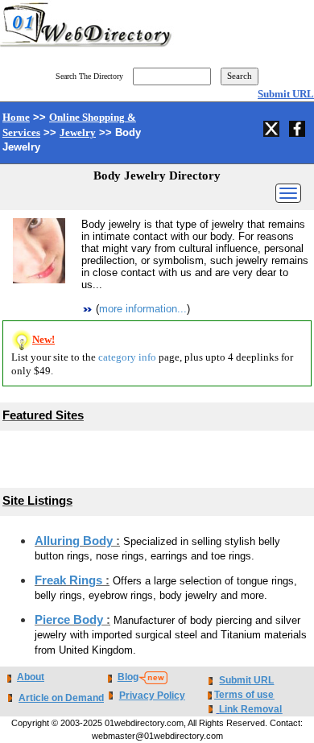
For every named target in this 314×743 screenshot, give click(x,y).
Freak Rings (70, 580)
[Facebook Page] (298, 126)
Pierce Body (70, 619)
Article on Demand (61, 698)
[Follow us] (273, 126)
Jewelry (78, 132)
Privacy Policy (152, 695)
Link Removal (250, 709)
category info (127, 357)
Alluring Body (75, 541)
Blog (128, 677)
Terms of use (244, 694)
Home (16, 117)
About (30, 677)
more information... (143, 309)
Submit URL (286, 94)
